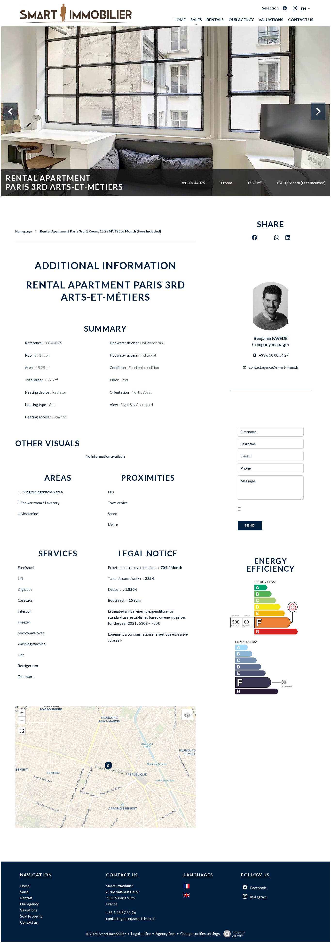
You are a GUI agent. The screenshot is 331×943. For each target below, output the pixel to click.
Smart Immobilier (119, 886)
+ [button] (22, 713)
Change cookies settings (200, 933)
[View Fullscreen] (21, 731)
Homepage (23, 231)
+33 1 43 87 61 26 (121, 912)
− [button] (22, 720)
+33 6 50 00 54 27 (274, 355)
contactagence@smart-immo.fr (274, 367)
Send (250, 525)
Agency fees (165, 933)
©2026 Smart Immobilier (106, 934)
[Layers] (187, 714)
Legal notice (141, 933)
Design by (238, 933)
